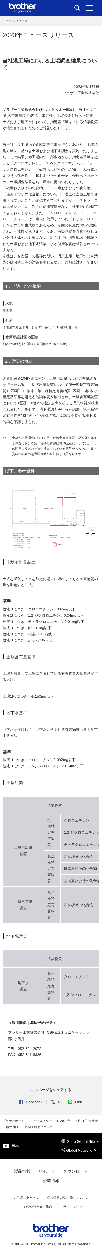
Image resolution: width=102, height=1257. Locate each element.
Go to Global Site (81, 1141)
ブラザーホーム (14, 1121)
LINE (79, 1102)
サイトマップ (72, 1207)
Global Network (79, 1150)
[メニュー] (89, 8)
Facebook (34, 1102)
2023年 (65, 1121)
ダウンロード (75, 1171)
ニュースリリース (15, 21)
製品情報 (22, 1171)
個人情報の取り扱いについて (67, 1197)
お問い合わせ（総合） (39, 1207)
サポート (46, 1171)
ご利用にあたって (26, 1197)
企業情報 (51, 1180)
